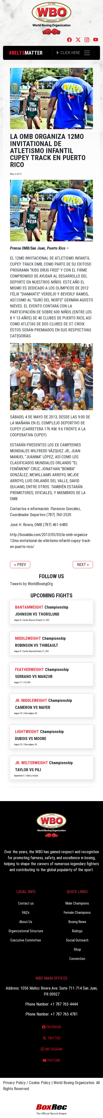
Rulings (77, 931)
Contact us (26, 903)
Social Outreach (77, 940)
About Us (25, 922)
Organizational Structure (25, 931)
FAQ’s (26, 913)
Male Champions (77, 903)
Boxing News (77, 922)
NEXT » (83, 564)
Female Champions (77, 913)
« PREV (20, 564)
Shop (77, 949)
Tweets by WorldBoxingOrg (31, 583)
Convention (77, 959)
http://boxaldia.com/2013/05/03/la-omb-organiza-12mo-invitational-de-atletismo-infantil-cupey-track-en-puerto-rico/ (50, 540)
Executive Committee (25, 940)
